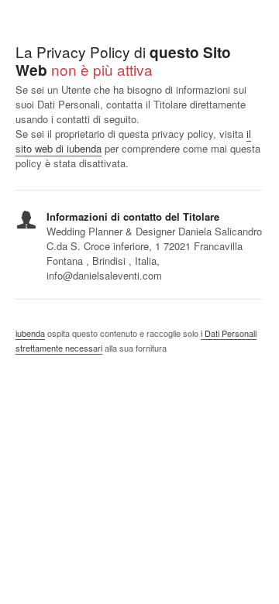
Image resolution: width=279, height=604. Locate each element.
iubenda (30, 333)
